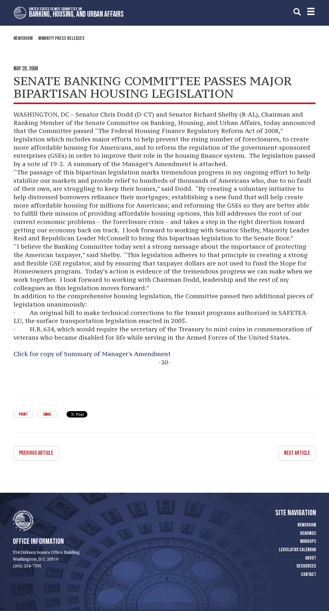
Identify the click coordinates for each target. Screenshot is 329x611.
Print (23, 414)
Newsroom (23, 38)
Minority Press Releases (61, 38)
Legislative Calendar (297, 550)
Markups (308, 541)
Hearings (308, 533)
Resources (306, 566)
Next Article (297, 453)
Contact (308, 574)
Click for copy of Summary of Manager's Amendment (92, 354)
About (310, 558)
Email (47, 414)
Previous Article (36, 453)
